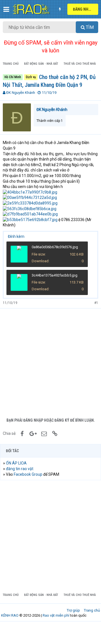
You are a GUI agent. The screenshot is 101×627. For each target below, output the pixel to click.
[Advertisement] (50, 361)
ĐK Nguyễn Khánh (20, 92)
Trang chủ (92, 610)
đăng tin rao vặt (19, 468)
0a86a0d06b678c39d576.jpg (55, 247)
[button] (6, 9)
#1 (96, 303)
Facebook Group (28, 474)
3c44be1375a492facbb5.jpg (54, 275)
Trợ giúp (73, 610)
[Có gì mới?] (59, 9)
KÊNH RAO (10, 615)
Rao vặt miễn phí (56, 615)
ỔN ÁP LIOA (16, 463)
